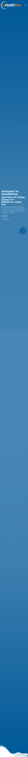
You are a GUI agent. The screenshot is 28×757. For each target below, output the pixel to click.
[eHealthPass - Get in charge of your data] (11, 5)
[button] (26, 5)
